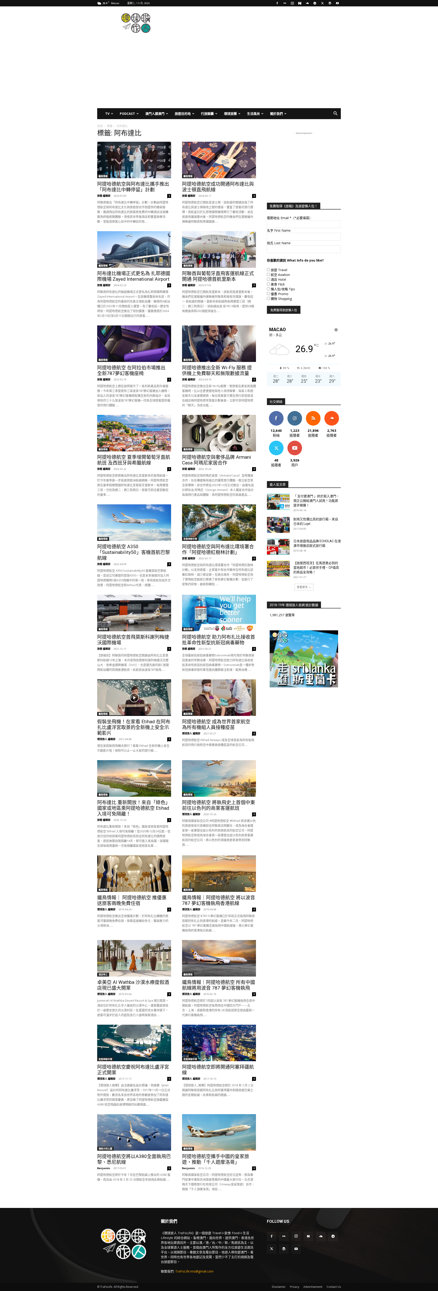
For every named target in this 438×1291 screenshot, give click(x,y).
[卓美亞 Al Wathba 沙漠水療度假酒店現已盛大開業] (134, 958)
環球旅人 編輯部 (106, 739)
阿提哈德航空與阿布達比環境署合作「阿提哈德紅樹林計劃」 (218, 549)
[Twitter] (322, 3)
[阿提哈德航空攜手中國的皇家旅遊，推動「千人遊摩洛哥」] (219, 1132)
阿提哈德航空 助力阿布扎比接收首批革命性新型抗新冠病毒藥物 (218, 639)
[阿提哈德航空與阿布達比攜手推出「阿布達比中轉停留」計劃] (134, 160)
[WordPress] (329, 3)
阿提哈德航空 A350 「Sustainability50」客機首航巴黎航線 (133, 552)
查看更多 (302, 587)
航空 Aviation (280, 274)
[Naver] (299, 3)
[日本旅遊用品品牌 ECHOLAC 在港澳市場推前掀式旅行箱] (278, 547)
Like (276, 412)
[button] (335, 114)
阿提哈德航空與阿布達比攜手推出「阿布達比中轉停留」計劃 (133, 186)
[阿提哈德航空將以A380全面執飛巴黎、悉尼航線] (134, 1132)
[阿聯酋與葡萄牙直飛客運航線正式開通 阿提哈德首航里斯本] (219, 249)
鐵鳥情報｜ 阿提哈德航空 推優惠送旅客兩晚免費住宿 (132, 900)
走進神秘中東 (190, 538)
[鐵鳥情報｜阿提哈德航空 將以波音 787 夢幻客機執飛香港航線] (219, 873)
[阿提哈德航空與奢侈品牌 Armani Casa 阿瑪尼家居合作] (219, 433)
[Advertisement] (258, 23)
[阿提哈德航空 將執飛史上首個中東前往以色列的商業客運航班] (219, 778)
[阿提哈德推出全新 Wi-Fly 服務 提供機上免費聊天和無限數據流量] (219, 343)
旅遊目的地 (183, 113)
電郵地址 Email (289, 218)
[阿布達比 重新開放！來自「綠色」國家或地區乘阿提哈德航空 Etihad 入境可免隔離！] (134, 778)
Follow (294, 412)
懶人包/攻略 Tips (283, 289)
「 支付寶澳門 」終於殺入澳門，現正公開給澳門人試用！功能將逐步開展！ (316, 500)
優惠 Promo (279, 294)
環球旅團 (230, 113)
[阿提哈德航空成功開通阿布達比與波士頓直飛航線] (219, 160)
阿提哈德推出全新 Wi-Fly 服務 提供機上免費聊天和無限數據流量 (217, 370)
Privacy (294, 1287)
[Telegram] (314, 3)
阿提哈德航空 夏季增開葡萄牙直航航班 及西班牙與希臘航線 (133, 460)
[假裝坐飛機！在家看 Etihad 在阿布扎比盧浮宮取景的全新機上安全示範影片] (134, 697)
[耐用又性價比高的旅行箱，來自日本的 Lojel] (278, 525)
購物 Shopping (281, 298)
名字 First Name (279, 230)
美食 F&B (278, 284)
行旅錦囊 (207, 113)
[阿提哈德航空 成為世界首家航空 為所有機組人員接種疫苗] (219, 697)
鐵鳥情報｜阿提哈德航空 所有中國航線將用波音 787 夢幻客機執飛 (218, 985)
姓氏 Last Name (279, 243)
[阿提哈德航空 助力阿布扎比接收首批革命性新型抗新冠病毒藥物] (219, 613)
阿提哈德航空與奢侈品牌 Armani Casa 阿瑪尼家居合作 (216, 460)
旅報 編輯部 (103, 195)
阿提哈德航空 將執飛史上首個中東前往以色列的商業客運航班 (218, 805)
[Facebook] (277, 3)
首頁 (100, 126)
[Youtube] (337, 3)
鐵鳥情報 (103, 176)
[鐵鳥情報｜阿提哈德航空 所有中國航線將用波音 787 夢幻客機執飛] (219, 958)
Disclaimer (279, 1287)
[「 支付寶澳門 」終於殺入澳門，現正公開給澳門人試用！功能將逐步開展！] (278, 502)
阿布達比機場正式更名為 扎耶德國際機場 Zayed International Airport (133, 276)
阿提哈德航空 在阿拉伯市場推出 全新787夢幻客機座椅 (131, 370)
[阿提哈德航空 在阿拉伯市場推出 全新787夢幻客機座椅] (134, 343)
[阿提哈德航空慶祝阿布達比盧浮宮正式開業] (134, 1043)
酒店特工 (103, 974)
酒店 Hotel (278, 279)
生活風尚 (253, 113)
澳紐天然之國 (105, 1148)
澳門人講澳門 (154, 113)
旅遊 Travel (279, 270)
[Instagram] (292, 3)
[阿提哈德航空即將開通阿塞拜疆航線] (219, 1043)
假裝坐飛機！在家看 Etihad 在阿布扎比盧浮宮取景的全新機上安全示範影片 (133, 727)
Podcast (127, 113)
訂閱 (294, 442)
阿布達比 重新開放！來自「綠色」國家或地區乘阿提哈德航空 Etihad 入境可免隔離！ (133, 808)
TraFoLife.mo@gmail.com (194, 1271)
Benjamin (103, 1168)
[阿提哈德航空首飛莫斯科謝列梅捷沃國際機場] (134, 613)
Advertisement (312, 1287)
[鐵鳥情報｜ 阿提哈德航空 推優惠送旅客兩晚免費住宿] (134, 873)
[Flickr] (284, 3)
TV (107, 113)
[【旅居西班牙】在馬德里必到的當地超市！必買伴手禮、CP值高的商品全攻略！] (278, 569)
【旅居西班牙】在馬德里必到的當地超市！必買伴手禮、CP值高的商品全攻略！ (316, 567)
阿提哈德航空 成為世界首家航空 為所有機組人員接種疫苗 (216, 724)
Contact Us (334, 1287)
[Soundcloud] (307, 3)
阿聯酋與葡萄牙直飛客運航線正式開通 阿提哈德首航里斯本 (218, 276)
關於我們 (276, 113)
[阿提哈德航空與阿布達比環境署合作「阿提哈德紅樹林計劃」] (219, 522)
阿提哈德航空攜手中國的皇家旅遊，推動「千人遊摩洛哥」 (215, 1159)
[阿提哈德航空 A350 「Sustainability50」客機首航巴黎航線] (134, 522)
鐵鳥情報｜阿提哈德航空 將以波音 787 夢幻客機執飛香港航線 (218, 900)
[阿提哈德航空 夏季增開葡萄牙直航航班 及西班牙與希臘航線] (134, 433)
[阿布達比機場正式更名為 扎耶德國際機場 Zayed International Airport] (134, 249)
